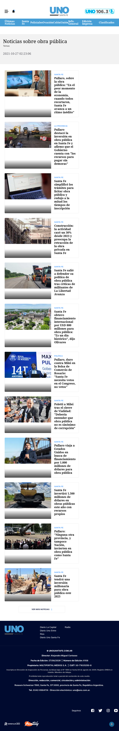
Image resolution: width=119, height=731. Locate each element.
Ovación (48, 22)
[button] (6, 11)
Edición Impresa (87, 22)
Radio (68, 627)
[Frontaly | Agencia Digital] (29, 723)
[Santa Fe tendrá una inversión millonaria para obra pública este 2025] (42, 584)
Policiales (36, 22)
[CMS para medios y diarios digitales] (12, 723)
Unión (64, 22)
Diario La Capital (48, 627)
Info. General (73, 22)
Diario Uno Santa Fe (50, 637)
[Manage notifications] (111, 724)
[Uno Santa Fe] (59, 11)
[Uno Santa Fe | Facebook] (93, 710)
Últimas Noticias (10, 22)
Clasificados (106, 22)
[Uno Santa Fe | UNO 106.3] (99, 11)
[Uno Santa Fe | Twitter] (100, 710)
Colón (57, 22)
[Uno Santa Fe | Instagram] (108, 710)
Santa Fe (25, 22)
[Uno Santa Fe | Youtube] (116, 710)
